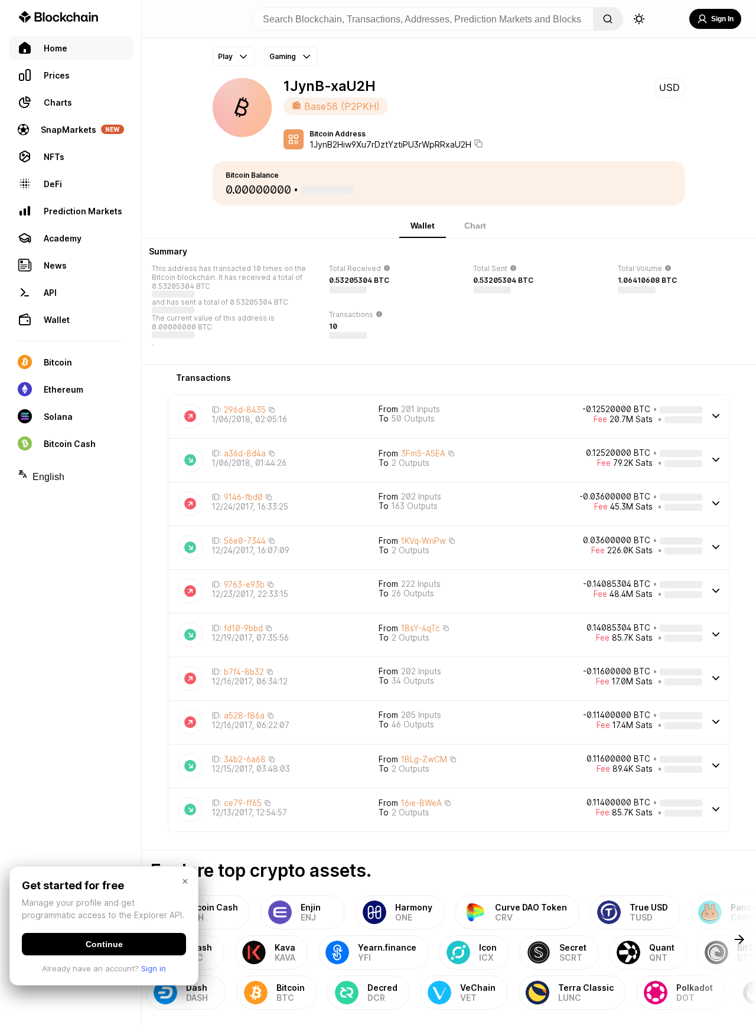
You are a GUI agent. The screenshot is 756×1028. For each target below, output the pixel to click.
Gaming (282, 56)
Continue (104, 944)
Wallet (422, 225)
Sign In (722, 19)
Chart (475, 225)
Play (225, 56)
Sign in (153, 968)
